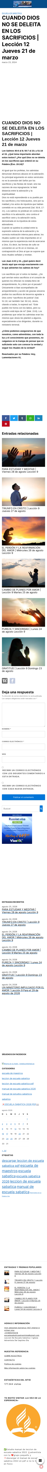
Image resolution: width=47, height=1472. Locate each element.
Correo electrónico (13, 741)
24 (7, 1139)
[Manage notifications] (41, 1467)
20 (20, 1134)
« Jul (4, 1150)
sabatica (6, 1099)
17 (7, 1134)
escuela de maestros (12, 13)
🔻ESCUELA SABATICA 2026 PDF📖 (20, 1104)
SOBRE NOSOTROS (13, 1356)
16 (3, 1134)
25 (11, 1139)
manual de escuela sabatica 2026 (19, 1089)
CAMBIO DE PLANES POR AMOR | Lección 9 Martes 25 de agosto (27, 1300)
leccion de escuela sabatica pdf (18, 1083)
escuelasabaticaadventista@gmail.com (21, 1335)
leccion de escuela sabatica (16, 1078)
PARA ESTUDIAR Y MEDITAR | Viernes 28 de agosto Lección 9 (28, 1273)
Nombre (6, 729)
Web (4, 754)
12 (15, 1129)
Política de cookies (12, 1364)
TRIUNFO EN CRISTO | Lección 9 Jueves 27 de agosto (29, 1281)
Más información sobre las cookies (19, 1368)
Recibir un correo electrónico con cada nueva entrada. (21, 787)
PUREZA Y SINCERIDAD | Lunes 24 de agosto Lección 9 (28, 1308)
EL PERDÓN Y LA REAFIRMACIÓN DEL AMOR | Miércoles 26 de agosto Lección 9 (27, 1291)
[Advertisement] (23, 91)
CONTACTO (9, 1360)
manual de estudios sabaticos (17, 1094)
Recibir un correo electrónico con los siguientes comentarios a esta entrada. (23, 773)
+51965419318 (11, 1333)
